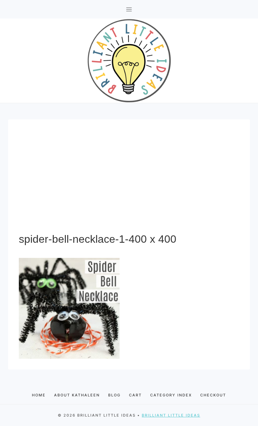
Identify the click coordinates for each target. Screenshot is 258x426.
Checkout (213, 395)
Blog (114, 395)
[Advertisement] (129, 180)
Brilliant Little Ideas (171, 415)
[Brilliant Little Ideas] (129, 60)
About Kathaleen (77, 395)
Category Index (171, 395)
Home (39, 395)
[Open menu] (129, 9)
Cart (135, 395)
